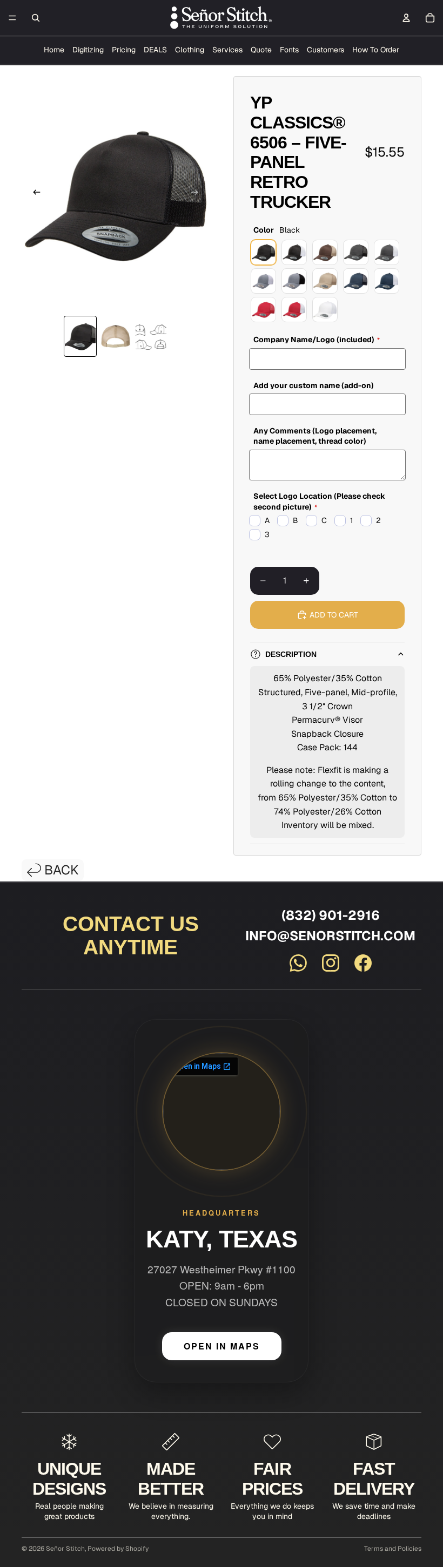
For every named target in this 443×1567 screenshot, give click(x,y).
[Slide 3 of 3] (151, 336)
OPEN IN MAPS (222, 1346)
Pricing (124, 50)
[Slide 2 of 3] (115, 336)
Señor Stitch (65, 1548)
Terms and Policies (392, 1548)
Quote (261, 50)
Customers (325, 50)
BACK (61, 869)
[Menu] (12, 17)
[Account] (406, 18)
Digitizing (88, 50)
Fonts (289, 50)
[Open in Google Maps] (221, 1111)
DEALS (155, 50)
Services (227, 50)
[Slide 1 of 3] (80, 336)
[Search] (36, 18)
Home (54, 50)
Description (291, 654)
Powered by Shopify (118, 1548)
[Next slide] (198, 194)
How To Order (375, 50)
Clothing (189, 50)
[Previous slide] (33, 194)
